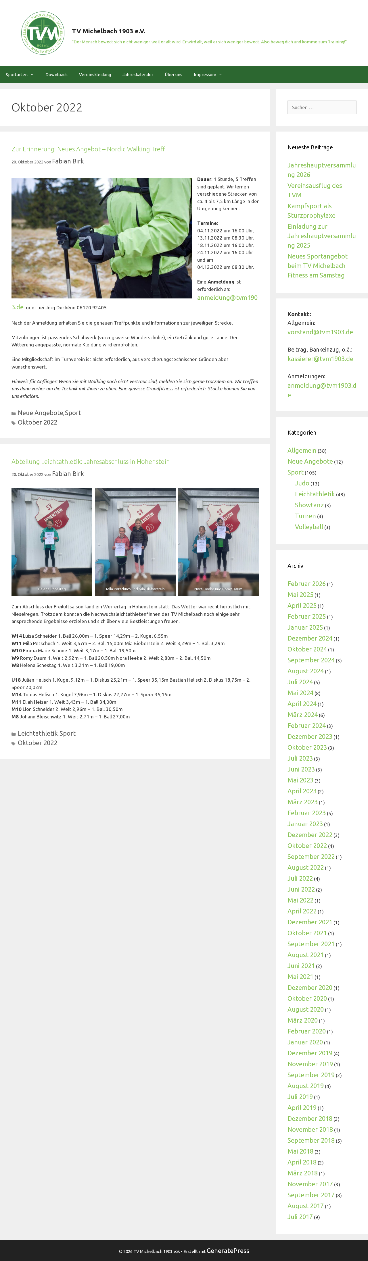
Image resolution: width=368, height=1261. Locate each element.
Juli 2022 (300, 878)
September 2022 (311, 856)
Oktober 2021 (307, 932)
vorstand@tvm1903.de (320, 332)
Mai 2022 (300, 900)
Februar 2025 (307, 616)
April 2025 (302, 605)
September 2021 (311, 943)
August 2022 (306, 867)
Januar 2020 (305, 1042)
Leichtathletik (38, 733)
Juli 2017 (300, 1216)
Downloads (56, 74)
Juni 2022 (301, 889)
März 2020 (303, 1020)
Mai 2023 (300, 780)
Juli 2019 (300, 1096)
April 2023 (302, 791)
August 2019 (306, 1085)
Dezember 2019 (310, 1052)
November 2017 (310, 1183)
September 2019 (311, 1074)
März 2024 (303, 714)
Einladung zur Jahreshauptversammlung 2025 (322, 236)
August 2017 (306, 1205)
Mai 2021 (300, 976)
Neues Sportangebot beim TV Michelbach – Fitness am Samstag (319, 265)
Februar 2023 (307, 812)
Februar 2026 (307, 583)
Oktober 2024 (307, 649)
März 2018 (303, 1173)
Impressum (205, 74)
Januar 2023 (305, 823)
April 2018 (302, 1162)
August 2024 (306, 670)
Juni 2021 (301, 965)
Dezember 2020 (310, 987)
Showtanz (309, 504)
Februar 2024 (307, 725)
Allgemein (302, 450)
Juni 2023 (301, 769)
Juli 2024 (300, 681)
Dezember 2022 (310, 834)
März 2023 (303, 801)
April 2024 (302, 703)
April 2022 (302, 911)
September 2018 (311, 1140)
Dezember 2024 (310, 638)
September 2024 (311, 660)
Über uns (173, 74)
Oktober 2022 (37, 422)
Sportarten (17, 74)
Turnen (305, 515)
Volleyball (309, 526)
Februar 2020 (307, 1031)
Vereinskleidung (95, 74)
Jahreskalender (137, 74)
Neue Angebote (40, 412)
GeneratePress (228, 1250)
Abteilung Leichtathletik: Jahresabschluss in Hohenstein (91, 461)
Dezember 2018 (310, 1118)
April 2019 (302, 1107)
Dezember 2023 (310, 736)
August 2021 (306, 954)
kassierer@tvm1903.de (320, 358)
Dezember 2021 (310, 921)
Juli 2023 (300, 758)
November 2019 (310, 1063)
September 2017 (311, 1194)
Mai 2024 (300, 692)
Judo (302, 483)
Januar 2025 (305, 627)
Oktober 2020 (307, 998)
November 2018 (310, 1129)
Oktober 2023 (307, 747)
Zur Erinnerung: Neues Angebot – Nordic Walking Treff (88, 149)
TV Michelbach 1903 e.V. (108, 30)
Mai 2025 (300, 594)
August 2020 (306, 1009)
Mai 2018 (300, 1151)
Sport (73, 412)
